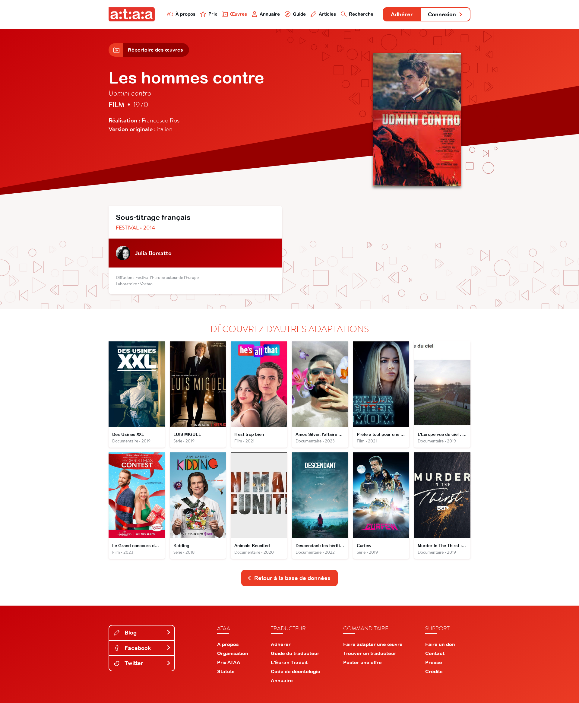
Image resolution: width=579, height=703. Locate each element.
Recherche (361, 14)
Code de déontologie (295, 671)
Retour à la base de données (292, 578)
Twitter (133, 663)
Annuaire (270, 14)
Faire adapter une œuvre (373, 644)
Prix (212, 14)
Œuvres (238, 14)
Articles (327, 14)
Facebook (137, 648)
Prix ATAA (228, 662)
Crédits (434, 671)
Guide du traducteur (295, 653)
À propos (185, 14)
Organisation (232, 653)
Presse (433, 662)
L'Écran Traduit (289, 662)
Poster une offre (362, 662)
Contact (435, 653)
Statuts (226, 671)
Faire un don (440, 644)
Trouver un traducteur (369, 653)
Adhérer (402, 14)
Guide (299, 14)
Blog (130, 632)
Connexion (442, 14)
